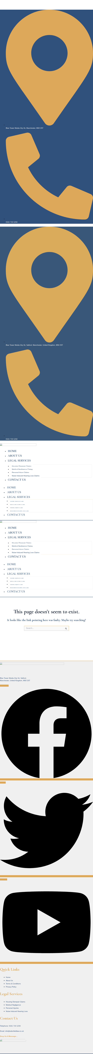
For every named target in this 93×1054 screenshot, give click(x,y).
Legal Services (19, 460)
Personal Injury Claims (20, 472)
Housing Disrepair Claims (21, 466)
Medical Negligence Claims (22, 469)
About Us (15, 455)
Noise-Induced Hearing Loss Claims (25, 476)
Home (12, 451)
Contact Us (17, 480)
